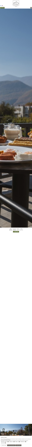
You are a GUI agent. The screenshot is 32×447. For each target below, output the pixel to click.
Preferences (22, 441)
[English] (2, 5)
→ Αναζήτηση (16, 231)
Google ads (11, 441)
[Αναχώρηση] (14, 230)
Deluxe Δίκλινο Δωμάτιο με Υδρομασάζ (16, 358)
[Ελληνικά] (0, 5)
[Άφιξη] (10, 230)
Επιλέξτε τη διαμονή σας (16, 421)
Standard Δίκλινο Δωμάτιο (16, 332)
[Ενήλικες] (18, 230)
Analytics (16, 441)
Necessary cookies (4, 441)
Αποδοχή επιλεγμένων (11, 445)
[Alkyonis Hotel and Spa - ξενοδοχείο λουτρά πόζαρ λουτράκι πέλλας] (16, 3)
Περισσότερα (4, 364)
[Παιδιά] (21, 230)
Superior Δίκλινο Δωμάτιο (16, 384)
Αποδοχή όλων (18, 445)
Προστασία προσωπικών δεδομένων (23, 440)
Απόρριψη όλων (4, 445)
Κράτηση (2, 7)
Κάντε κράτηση (27, 364)
